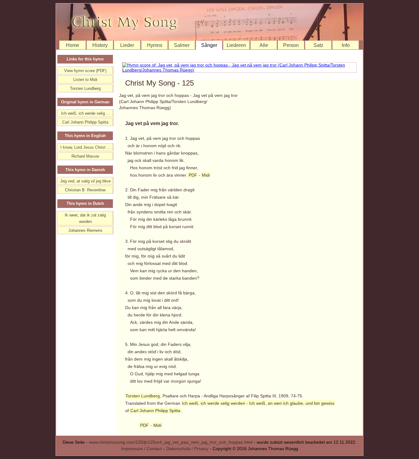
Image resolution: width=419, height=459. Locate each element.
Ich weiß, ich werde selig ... (85, 113)
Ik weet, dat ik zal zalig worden (85, 218)
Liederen (236, 45)
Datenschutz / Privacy (187, 448)
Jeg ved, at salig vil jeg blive (85, 181)
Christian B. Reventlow (85, 190)
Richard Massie (85, 156)
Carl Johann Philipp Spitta (155, 410)
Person (291, 45)
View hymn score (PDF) (85, 70)
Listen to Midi (85, 79)
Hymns (154, 45)
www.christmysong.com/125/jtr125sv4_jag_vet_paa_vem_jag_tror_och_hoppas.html (170, 442)
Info (346, 45)
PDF (193, 175)
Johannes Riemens (85, 230)
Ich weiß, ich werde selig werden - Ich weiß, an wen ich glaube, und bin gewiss (258, 403)
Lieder (127, 45)
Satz (318, 45)
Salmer (182, 45)
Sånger (209, 45)
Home (72, 45)
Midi (206, 175)
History (100, 45)
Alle (263, 45)
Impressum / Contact (141, 448)
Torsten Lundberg (142, 395)
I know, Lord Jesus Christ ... (85, 147)
